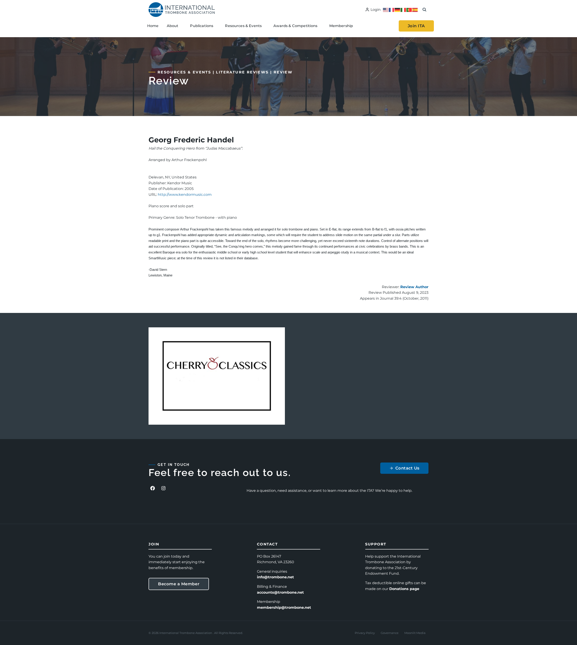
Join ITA (416, 25)
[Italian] (403, 9)
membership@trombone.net (284, 607)
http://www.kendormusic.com (185, 194)
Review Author (414, 287)
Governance (389, 633)
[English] (386, 9)
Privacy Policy (365, 633)
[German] (398, 9)
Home (153, 26)
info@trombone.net (275, 577)
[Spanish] (415, 9)
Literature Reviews (242, 72)
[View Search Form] (424, 10)
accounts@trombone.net (280, 592)
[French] (392, 9)
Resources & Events (184, 72)
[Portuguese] (409, 9)
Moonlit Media (415, 633)
